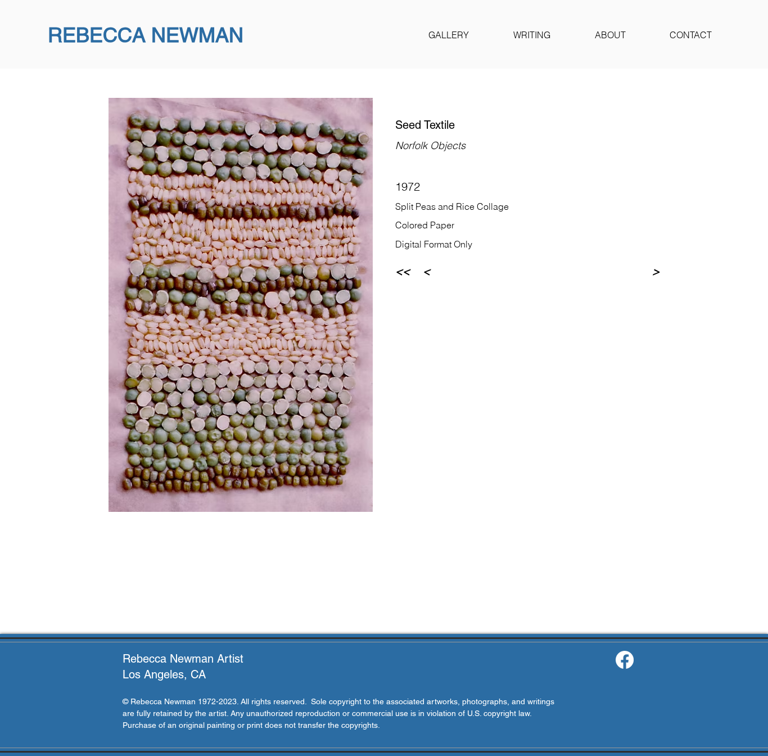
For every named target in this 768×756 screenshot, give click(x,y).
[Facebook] (625, 660)
